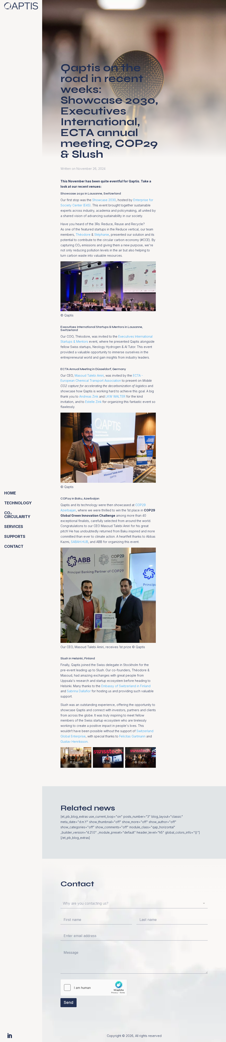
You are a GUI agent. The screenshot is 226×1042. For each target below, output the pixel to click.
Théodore (83, 234)
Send (68, 1002)
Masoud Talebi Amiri (89, 375)
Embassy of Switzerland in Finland (126, 686)
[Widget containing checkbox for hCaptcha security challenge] (93, 987)
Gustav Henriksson (74, 741)
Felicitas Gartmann (132, 736)
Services (13, 526)
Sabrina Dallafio (78, 691)
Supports (14, 536)
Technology (18, 503)
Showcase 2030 (104, 200)
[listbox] (133, 903)
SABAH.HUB (79, 542)
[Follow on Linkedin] (9, 1036)
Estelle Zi (91, 402)
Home (10, 493)
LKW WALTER (115, 396)
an (74, 510)
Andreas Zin (88, 396)
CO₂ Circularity (17, 515)
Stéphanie (101, 234)
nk (100, 402)
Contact (13, 546)
